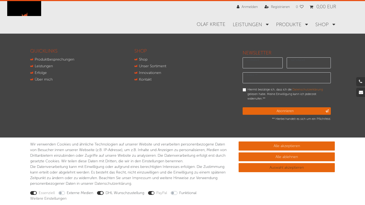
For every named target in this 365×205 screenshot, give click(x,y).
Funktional (187, 193)
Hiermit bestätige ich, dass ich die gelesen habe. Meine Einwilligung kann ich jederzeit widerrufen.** (285, 94)
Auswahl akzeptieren (287, 167)
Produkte (289, 24)
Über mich (44, 79)
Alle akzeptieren (287, 146)
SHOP (322, 24)
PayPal (161, 193)
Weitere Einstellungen (48, 198)
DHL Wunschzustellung (125, 193)
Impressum (141, 178)
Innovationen (150, 72)
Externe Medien (80, 193)
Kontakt (145, 79)
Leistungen (248, 24)
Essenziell (47, 193)
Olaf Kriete (211, 24)
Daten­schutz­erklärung (113, 183)
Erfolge (41, 72)
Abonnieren (285, 111)
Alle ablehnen (286, 157)
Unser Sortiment (152, 66)
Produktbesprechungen (54, 59)
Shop (143, 59)
